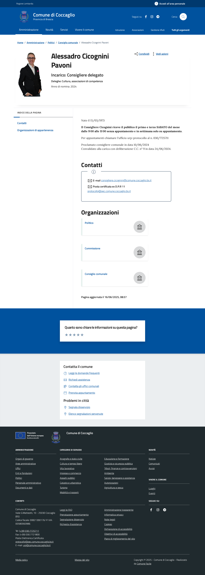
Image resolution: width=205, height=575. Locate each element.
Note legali (109, 519)
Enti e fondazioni (23, 473)
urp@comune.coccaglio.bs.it (37, 545)
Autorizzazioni (111, 483)
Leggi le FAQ (66, 510)
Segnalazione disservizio (72, 519)
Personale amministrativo (28, 483)
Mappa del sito (82, 560)
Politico (89, 223)
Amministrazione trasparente (118, 510)
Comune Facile (144, 563)
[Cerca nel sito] (183, 16)
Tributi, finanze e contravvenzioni (120, 468)
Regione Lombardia (24, 3)
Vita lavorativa (67, 468)
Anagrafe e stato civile (71, 459)
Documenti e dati (23, 487)
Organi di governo (24, 459)
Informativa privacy (114, 514)
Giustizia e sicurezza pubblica (118, 463)
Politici (51, 42)
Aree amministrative (25, 463)
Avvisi (152, 468)
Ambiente (109, 473)
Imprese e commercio (70, 473)
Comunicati (154, 463)
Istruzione (120, 30)
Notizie (152, 459)
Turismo (63, 487)
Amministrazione (35, 42)
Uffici (17, 468)
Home (20, 42)
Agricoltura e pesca (113, 487)
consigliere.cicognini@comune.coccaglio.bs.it (126, 180)
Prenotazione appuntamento (74, 514)
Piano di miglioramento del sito (119, 538)
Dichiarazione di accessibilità (118, 529)
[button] (170, 3)
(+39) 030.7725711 (29, 531)
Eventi (152, 493)
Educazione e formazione (116, 459)
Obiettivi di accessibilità (115, 534)
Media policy (21, 560)
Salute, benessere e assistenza (119, 478)
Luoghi (152, 488)
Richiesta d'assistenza (71, 524)
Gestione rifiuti (157, 30)
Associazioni (138, 30)
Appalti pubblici (67, 478)
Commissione (92, 248)
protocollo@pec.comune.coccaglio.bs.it (109, 191)
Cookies (108, 524)
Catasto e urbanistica (70, 483)
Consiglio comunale (68, 42)
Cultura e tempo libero (71, 463)
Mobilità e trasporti (69, 492)
